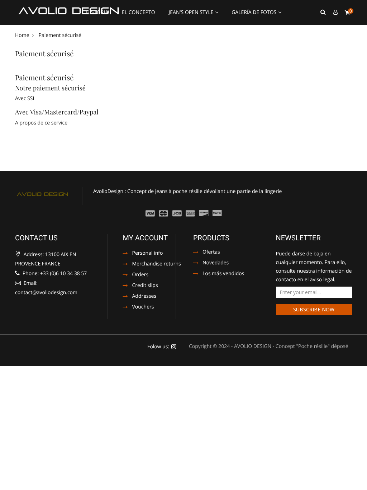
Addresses (144, 297)
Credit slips (145, 286)
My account (145, 238)
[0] (347, 12)
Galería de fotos (255, 12)
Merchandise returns (155, 264)
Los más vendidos (223, 274)
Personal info (147, 253)
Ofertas (211, 252)
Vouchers (143, 307)
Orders (140, 275)
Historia (97, 12)
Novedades (215, 263)
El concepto (138, 12)
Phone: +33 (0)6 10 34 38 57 (54, 273)
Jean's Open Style (192, 12)
